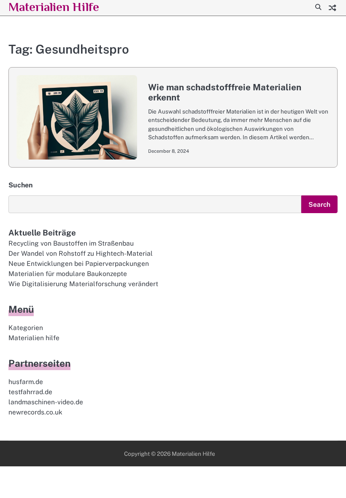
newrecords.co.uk (35, 412)
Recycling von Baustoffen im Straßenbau (71, 243)
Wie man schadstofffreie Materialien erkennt (224, 92)
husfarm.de (25, 381)
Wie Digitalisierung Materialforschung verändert (83, 283)
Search (319, 204)
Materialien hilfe (33, 337)
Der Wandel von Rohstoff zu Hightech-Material (80, 253)
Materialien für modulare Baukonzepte (67, 273)
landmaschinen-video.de (45, 402)
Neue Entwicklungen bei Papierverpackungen (78, 263)
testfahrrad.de (30, 391)
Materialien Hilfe (53, 7)
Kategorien (25, 327)
